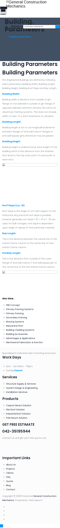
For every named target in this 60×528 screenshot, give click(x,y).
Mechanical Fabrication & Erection (24, 342)
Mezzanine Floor (14, 325)
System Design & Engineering (22, 387)
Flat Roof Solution (15, 409)
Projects (10, 468)
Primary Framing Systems (20, 309)
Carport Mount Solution (18, 405)
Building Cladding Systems (20, 329)
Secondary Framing (16, 317)
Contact (10, 489)
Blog (8, 485)
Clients (10, 472)
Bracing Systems (15, 321)
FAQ (8, 477)
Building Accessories (17, 334)
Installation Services (16, 392)
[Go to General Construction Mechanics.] (5, 36)
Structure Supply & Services (21, 383)
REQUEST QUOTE (20, 26)
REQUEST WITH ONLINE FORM (22, 448)
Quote (9, 481)
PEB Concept (13, 305)
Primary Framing (15, 313)
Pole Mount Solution (16, 417)
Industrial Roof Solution (18, 413)
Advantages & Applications (20, 338)
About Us (11, 464)
